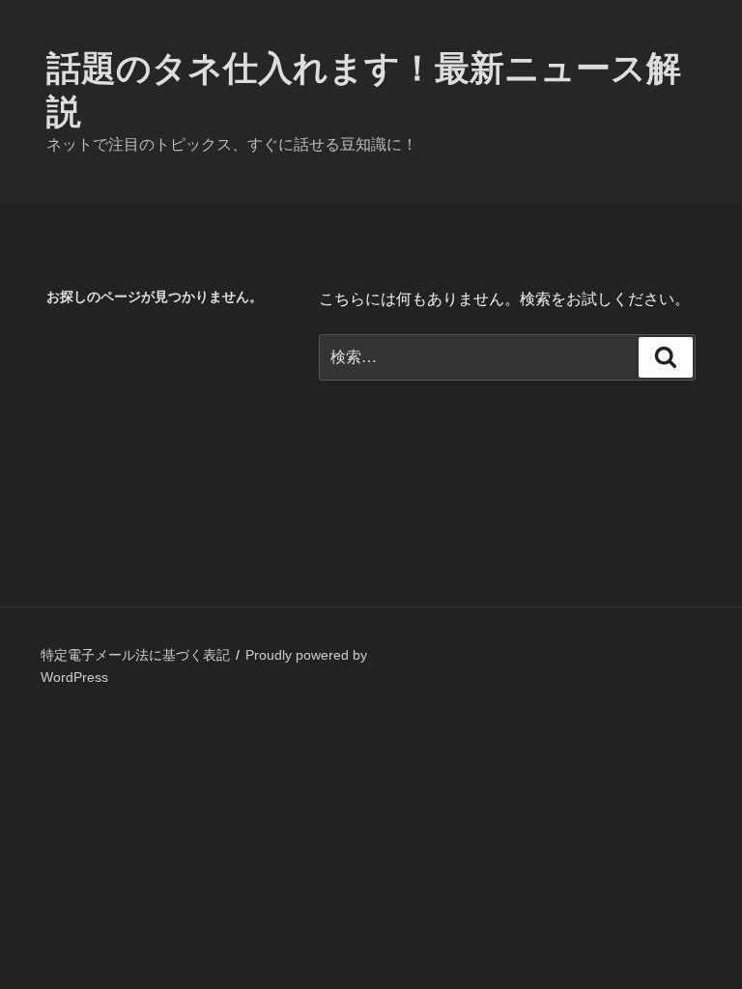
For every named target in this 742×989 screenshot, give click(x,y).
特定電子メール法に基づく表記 (135, 655)
